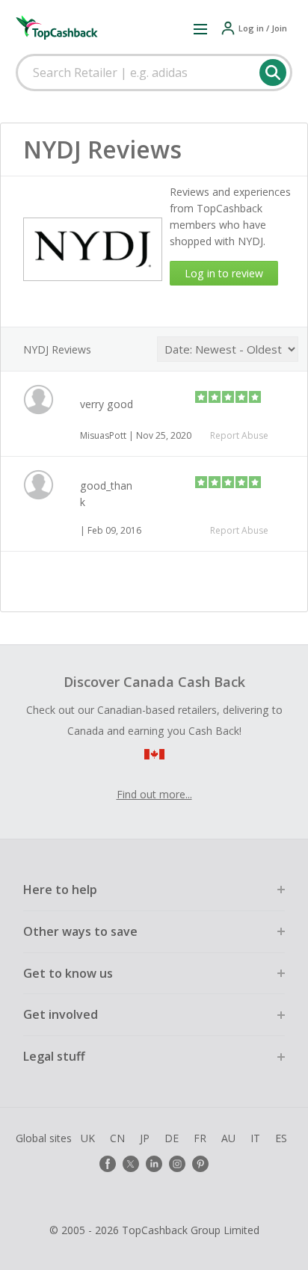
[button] (200, 28)
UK (88, 1138)
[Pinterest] (200, 1164)
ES (281, 1138)
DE (171, 1138)
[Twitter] (131, 1164)
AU (228, 1138)
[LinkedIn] (154, 1164)
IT (255, 1138)
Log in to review (224, 273)
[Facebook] (107, 1164)
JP (145, 1138)
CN (117, 1138)
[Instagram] (177, 1164)
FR (200, 1138)
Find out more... (154, 794)
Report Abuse (239, 435)
